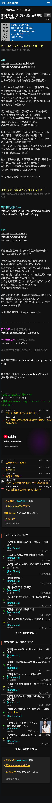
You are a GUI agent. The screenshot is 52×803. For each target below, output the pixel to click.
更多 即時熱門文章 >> (26, 749)
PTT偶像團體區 (7, 10)
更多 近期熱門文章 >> (26, 633)
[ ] (13, 548)
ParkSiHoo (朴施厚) (24, 10)
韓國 (18, 501)
